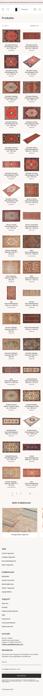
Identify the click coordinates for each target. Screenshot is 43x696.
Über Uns (5, 603)
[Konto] (35, 9)
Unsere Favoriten (8, 580)
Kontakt (4, 607)
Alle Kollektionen (8, 584)
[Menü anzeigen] (3, 9)
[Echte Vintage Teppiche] (19, 520)
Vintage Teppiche (8, 557)
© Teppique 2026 (7, 689)
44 (30, 493)
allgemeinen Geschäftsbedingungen (11, 681)
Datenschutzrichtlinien (10, 611)
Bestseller (5, 576)
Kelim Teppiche (7, 565)
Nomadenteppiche (9, 561)
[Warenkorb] (39, 9)
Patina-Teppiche (8, 588)
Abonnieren (21, 676)
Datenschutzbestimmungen (31, 681)
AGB (3, 615)
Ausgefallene (7, 592)
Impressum (6, 619)
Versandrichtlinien (8, 623)
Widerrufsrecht (7, 626)
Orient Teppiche (8, 553)
